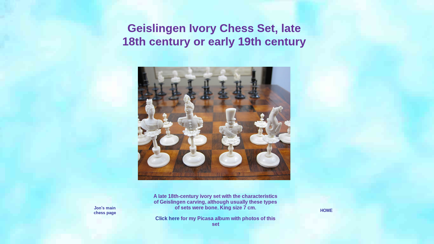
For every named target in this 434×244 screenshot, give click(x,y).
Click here (167, 218)
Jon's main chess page (105, 210)
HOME (326, 210)
